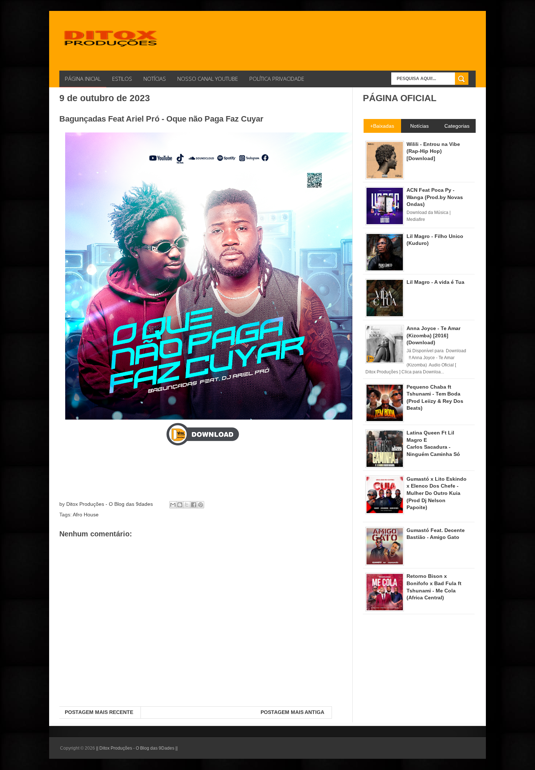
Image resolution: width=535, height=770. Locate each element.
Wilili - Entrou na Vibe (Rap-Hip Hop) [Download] (433, 151)
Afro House (86, 514)
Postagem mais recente (99, 712)
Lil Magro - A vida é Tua (435, 282)
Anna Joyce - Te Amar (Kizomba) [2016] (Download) (433, 335)
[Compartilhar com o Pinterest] (200, 504)
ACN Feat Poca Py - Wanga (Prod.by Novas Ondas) (435, 197)
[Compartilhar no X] (186, 504)
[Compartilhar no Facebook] (193, 504)
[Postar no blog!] (179, 504)
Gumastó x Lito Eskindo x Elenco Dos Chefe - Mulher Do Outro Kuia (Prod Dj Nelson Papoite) (437, 493)
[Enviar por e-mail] (173, 504)
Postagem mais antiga (292, 712)
